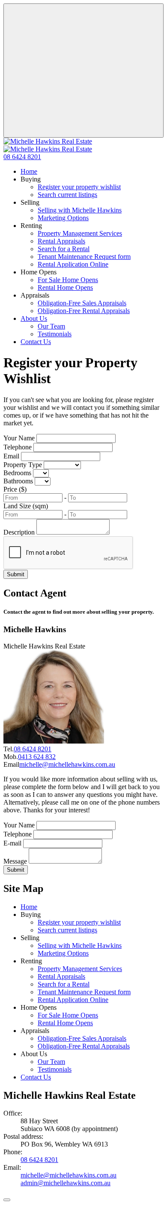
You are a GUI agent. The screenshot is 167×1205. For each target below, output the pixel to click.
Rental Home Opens (65, 287)
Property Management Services (80, 233)
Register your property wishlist (79, 187)
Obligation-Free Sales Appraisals (82, 303)
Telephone (17, 447)
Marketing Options (63, 217)
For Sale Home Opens (68, 279)
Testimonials (55, 334)
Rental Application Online (73, 264)
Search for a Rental (63, 248)
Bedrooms (17, 472)
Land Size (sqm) (25, 506)
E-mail (12, 843)
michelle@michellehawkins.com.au (67, 764)
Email (11, 456)
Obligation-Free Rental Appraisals (84, 310)
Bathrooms (18, 481)
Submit (15, 574)
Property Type (22, 464)
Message (15, 861)
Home (29, 171)
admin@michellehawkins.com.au (65, 1183)
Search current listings (67, 194)
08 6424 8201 (32, 749)
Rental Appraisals (61, 241)
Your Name (19, 438)
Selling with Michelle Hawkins (80, 210)
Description (19, 532)
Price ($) (15, 489)
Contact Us (36, 341)
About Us (34, 318)
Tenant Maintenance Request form (84, 256)
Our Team (51, 326)
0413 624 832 (37, 756)
